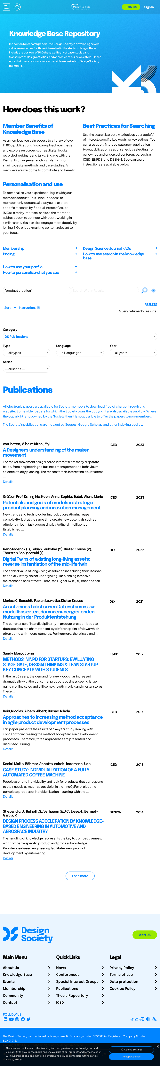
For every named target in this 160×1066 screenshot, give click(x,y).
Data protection (124, 982)
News (61, 968)
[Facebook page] (23, 1019)
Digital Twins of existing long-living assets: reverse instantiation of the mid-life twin (46, 562)
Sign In (149, 7)
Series (7, 362)
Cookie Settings (133, 1049)
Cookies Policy (122, 989)
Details (8, 482)
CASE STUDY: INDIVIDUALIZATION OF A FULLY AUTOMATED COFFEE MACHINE (46, 773)
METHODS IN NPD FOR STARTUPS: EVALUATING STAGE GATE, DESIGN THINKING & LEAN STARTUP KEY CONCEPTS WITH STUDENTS (50, 664)
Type (6, 346)
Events (9, 982)
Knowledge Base (17, 975)
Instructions (28, 307)
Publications (67, 989)
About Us (11, 968)
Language (63, 346)
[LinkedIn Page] (5, 1019)
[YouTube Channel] (11, 1019)
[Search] (17, 7)
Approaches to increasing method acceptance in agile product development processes (53, 720)
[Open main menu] (6, 7)
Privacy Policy (122, 968)
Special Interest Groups (77, 982)
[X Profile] (28, 1019)
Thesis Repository (72, 996)
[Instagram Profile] (17, 1019)
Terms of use (121, 975)
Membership (14, 989)
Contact (10, 1003)
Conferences (67, 975)
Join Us (131, 7)
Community (13, 996)
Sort (7, 307)
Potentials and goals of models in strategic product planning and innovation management (51, 505)
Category (10, 329)
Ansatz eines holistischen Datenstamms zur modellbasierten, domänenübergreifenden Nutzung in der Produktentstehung (49, 612)
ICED (60, 1003)
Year (113, 346)
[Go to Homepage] (80, 6)
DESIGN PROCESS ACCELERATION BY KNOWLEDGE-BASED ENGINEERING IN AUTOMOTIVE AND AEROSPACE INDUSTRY (53, 826)
